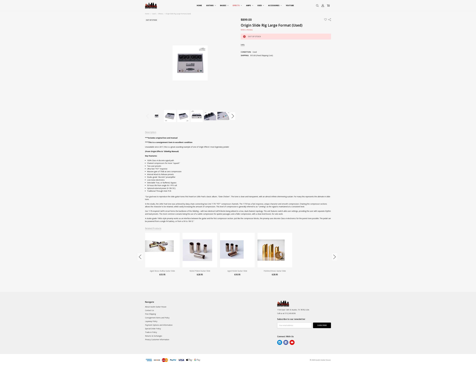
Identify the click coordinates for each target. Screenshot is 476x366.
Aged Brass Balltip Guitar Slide (162, 271)
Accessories (274, 5)
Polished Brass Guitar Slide (275, 271)
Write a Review (247, 30)
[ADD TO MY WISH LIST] (175, 241)
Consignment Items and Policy (157, 317)
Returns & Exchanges (153, 336)
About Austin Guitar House (155, 307)
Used (259, 5)
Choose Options (162, 262)
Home (199, 5)
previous (140, 257)
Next (232, 116)
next (334, 257)
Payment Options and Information (159, 325)
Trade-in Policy (151, 332)
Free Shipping (150, 314)
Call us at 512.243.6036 (286, 313)
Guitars (210, 5)
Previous (147, 116)
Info (243, 45)
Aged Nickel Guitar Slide (237, 271)
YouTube (290, 5)
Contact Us (149, 310)
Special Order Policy (153, 328)
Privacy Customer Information (157, 339)
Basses (223, 5)
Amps (248, 5)
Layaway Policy (151, 321)
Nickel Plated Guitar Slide (199, 271)
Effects (236, 5)
